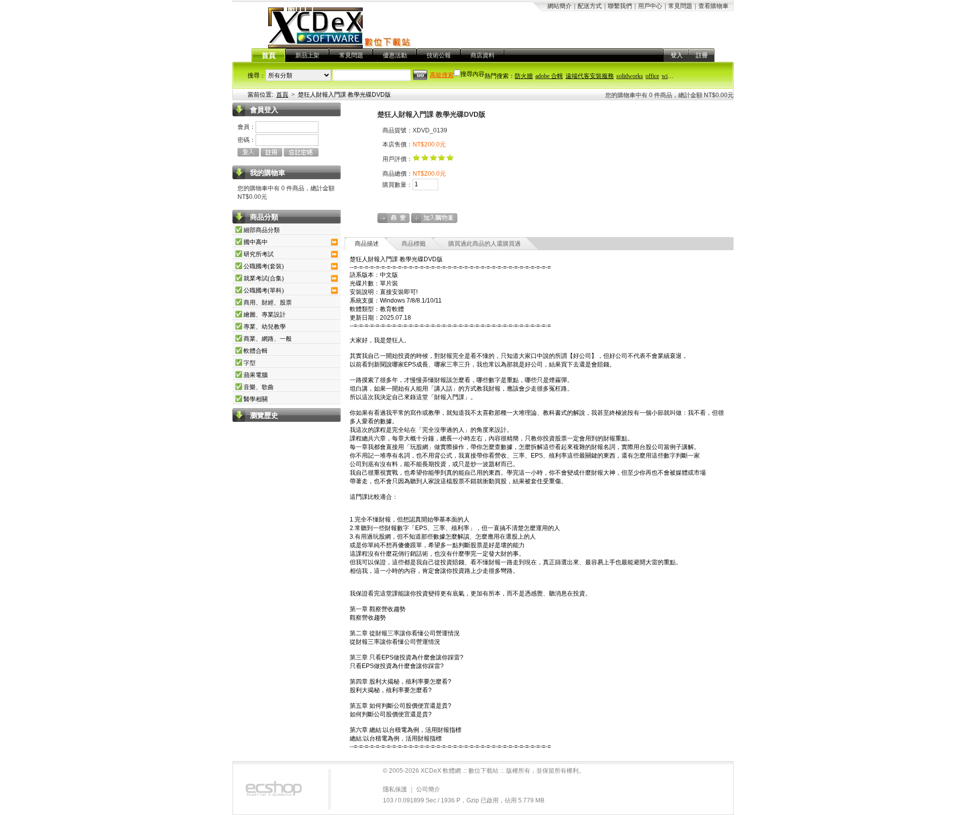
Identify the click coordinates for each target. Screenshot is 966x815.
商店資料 (482, 55)
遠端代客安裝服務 (590, 76)
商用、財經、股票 (268, 302)
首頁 (269, 55)
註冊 (702, 55)
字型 (250, 362)
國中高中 (256, 242)
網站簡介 (559, 6)
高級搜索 (442, 75)
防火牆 (524, 76)
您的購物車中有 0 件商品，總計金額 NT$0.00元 (669, 95)
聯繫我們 (620, 6)
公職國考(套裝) (264, 266)
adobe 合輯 (549, 76)
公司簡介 (428, 789)
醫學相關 (256, 399)
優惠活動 (395, 55)
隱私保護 (395, 789)
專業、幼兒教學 (265, 326)
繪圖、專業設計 (265, 314)
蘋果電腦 (256, 375)
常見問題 (680, 6)
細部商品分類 (262, 230)
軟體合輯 (256, 350)
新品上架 (307, 55)
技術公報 (439, 55)
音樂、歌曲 (259, 387)
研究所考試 (259, 254)
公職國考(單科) (264, 290)
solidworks (629, 76)
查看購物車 (713, 6)
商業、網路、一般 (268, 338)
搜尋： (257, 75)
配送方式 (590, 6)
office (652, 76)
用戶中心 (650, 6)
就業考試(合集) (264, 278)
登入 (677, 55)
